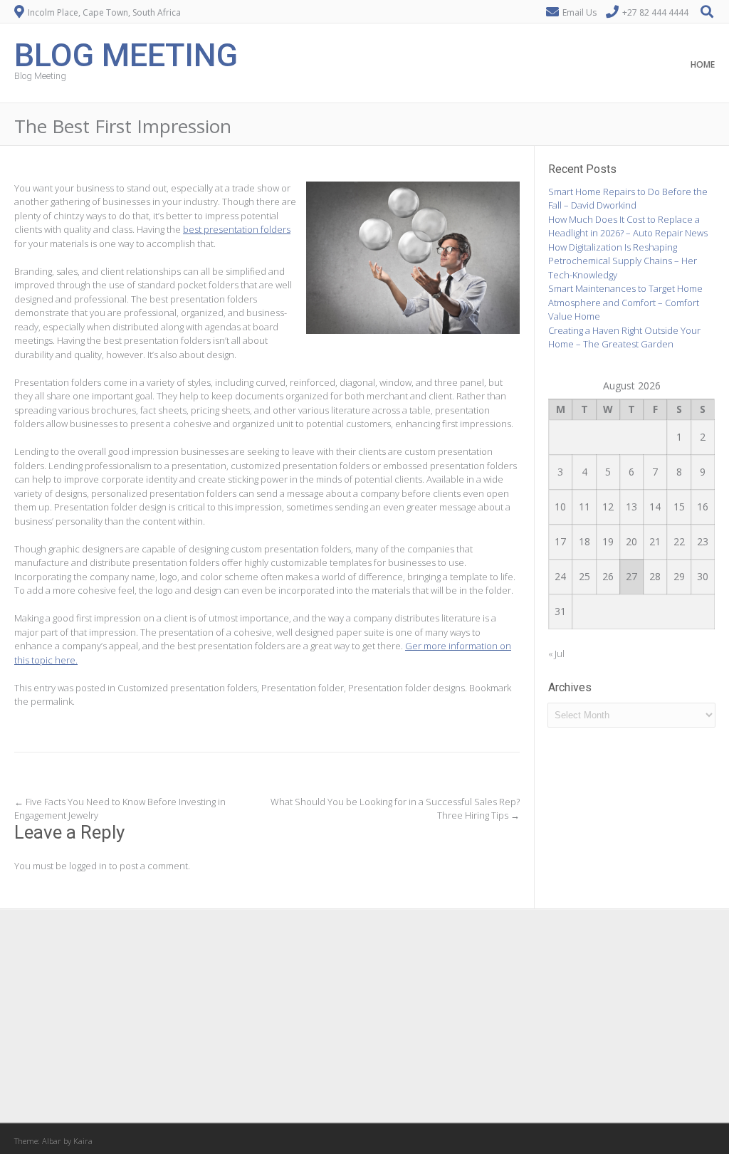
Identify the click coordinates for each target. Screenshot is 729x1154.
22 (679, 541)
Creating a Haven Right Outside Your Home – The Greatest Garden (624, 337)
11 (584, 506)
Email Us (579, 12)
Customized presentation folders (187, 687)
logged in (88, 865)
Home (703, 64)
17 (560, 541)
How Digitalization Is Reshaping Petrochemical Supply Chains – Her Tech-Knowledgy (622, 261)
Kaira (83, 1140)
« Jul (556, 653)
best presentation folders (236, 229)
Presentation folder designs (406, 687)
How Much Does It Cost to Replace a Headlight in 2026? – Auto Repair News (628, 226)
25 (584, 576)
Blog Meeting (126, 53)
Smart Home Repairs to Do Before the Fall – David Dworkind (628, 198)
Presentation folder (302, 687)
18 (584, 541)
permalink (52, 701)
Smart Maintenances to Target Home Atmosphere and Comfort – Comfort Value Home (625, 302)
